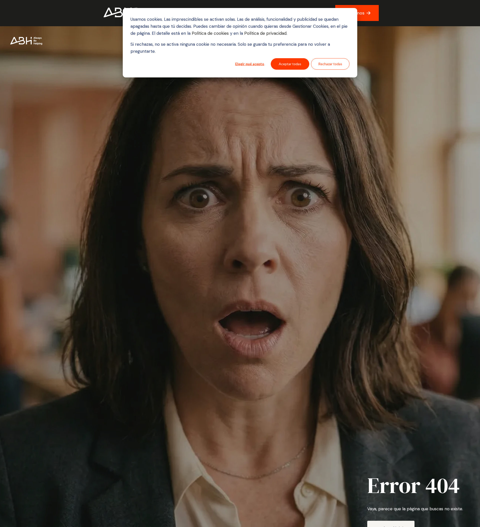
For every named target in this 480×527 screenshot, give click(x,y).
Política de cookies (211, 33)
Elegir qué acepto (249, 64)
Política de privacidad (264, 33)
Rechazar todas (330, 64)
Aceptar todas (290, 64)
